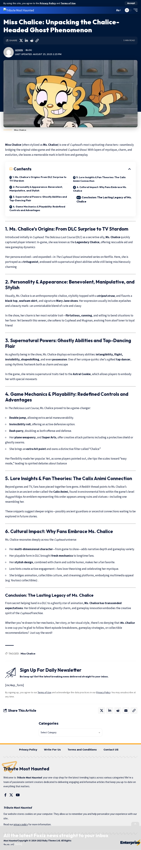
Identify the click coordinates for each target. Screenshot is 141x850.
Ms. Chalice (127, 623)
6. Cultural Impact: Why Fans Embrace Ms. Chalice (100, 189)
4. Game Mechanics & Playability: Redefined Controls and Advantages (37, 208)
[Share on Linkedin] (26, 40)
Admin (19, 50)
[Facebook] (5, 795)
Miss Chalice (28, 653)
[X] (11, 795)
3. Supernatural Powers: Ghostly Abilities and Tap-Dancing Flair (38, 198)
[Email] (125, 710)
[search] (112, 10)
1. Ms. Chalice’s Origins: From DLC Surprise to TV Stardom (37, 179)
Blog (29, 50)
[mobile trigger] (135, 10)
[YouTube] (18, 795)
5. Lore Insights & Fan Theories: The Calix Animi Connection (99, 179)
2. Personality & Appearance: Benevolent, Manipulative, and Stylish (36, 188)
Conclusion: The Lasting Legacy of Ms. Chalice (104, 199)
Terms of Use (68, 3)
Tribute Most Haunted (29, 777)
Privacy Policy (48, 3)
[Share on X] (21, 40)
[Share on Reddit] (31, 40)
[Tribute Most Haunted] (18, 10)
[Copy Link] (37, 40)
